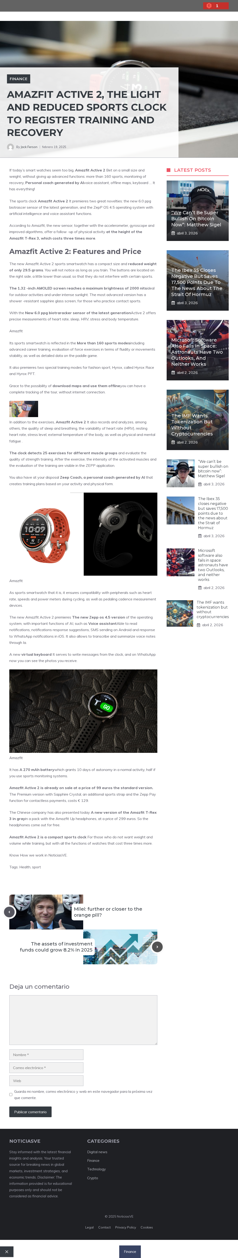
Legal (89, 1227)
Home (60, 1251)
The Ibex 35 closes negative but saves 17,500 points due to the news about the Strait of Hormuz (196, 282)
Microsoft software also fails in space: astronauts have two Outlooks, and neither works (197, 352)
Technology (96, 1169)
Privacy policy (125, 1227)
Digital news (97, 1152)
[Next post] (157, 947)
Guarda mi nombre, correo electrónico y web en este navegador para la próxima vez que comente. (83, 1094)
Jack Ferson (29, 147)
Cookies (147, 1227)
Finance (18, 78)
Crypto (92, 1178)
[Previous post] (9, 912)
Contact (104, 1227)
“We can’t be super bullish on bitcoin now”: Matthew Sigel (196, 218)
